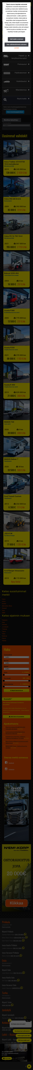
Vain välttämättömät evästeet (16, 44)
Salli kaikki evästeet (16, 39)
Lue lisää (16, 47)
